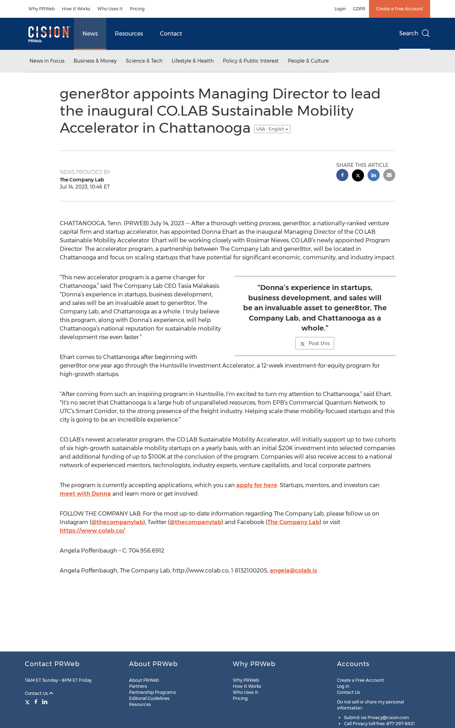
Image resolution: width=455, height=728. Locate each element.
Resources (129, 33)
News (90, 33)
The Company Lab (293, 522)
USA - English (270, 129)
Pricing (137, 8)
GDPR (359, 8)
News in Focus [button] (47, 61)
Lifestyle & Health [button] (193, 61)
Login (340, 8)
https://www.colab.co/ (92, 530)
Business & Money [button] (95, 61)
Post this (319, 343)
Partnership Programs (152, 692)
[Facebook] (36, 701)
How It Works (76, 8)
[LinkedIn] (44, 701)
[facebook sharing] (342, 176)
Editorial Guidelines (149, 698)
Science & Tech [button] (144, 61)
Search (408, 33)
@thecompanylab (117, 522)
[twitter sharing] (358, 176)
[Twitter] (28, 701)
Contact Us (37, 693)
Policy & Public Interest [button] (251, 61)
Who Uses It (110, 8)
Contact (171, 33)
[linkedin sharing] (374, 176)
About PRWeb (144, 680)
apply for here (256, 485)
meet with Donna (85, 493)
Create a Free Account (399, 8)
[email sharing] (389, 176)
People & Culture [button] (308, 61)
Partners (138, 686)
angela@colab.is (293, 570)
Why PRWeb (41, 8)
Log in (343, 686)
